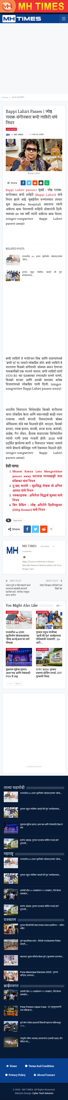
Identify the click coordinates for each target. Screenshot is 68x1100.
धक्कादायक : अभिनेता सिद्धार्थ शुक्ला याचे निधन (37, 498)
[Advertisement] (34, 58)
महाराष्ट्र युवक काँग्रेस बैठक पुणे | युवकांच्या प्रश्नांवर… (42, 956)
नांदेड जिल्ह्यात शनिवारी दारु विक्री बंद (51, 586)
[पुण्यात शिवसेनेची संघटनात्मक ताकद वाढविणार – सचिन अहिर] (11, 929)
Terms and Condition (41, 1066)
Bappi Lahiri (45, 195)
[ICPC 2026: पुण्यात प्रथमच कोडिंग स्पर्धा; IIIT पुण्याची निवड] (49, 657)
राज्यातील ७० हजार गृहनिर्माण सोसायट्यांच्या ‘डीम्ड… (41, 793)
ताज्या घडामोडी (11, 129)
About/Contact (46, 1075)
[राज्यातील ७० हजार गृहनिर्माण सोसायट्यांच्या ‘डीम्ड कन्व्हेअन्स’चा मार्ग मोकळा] (13, 260)
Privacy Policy (17, 1075)
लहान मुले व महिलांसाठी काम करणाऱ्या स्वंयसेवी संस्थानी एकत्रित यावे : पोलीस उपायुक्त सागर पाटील (18, 590)
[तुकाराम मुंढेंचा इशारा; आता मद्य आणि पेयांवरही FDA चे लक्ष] (19, 657)
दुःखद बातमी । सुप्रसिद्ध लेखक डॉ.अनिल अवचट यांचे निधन (37, 488)
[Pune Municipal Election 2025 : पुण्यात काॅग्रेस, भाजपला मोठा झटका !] (11, 976)
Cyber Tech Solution (42, 1093)
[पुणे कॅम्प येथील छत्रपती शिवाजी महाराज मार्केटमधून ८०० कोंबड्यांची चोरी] (11, 1026)
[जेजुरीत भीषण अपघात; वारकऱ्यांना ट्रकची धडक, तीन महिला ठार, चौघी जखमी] (11, 1042)
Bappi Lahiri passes (20, 190)
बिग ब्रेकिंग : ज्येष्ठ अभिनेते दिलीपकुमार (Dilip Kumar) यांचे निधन (37, 508)
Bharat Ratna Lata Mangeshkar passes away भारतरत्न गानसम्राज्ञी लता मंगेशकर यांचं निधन (37, 476)
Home (13, 1066)
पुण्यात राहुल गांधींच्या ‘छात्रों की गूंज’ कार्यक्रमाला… (40, 808)
